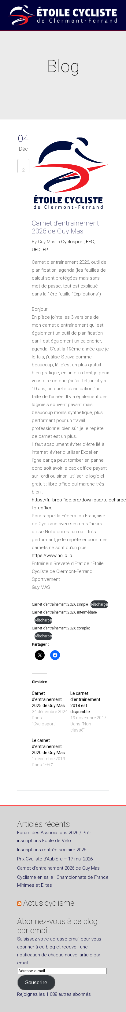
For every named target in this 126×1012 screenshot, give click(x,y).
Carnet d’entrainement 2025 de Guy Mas (48, 699)
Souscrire (36, 982)
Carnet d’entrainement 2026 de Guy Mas (65, 227)
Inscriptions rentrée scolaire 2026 (51, 850)
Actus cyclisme (48, 903)
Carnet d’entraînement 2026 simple (60, 604)
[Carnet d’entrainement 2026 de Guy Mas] (70, 175)
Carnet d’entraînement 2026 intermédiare (64, 612)
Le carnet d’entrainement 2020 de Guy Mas (48, 746)
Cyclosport (72, 241)
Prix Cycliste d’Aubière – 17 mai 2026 (55, 859)
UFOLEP (40, 249)
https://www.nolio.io (52, 555)
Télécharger (99, 604)
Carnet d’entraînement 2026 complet (61, 628)
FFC (90, 241)
